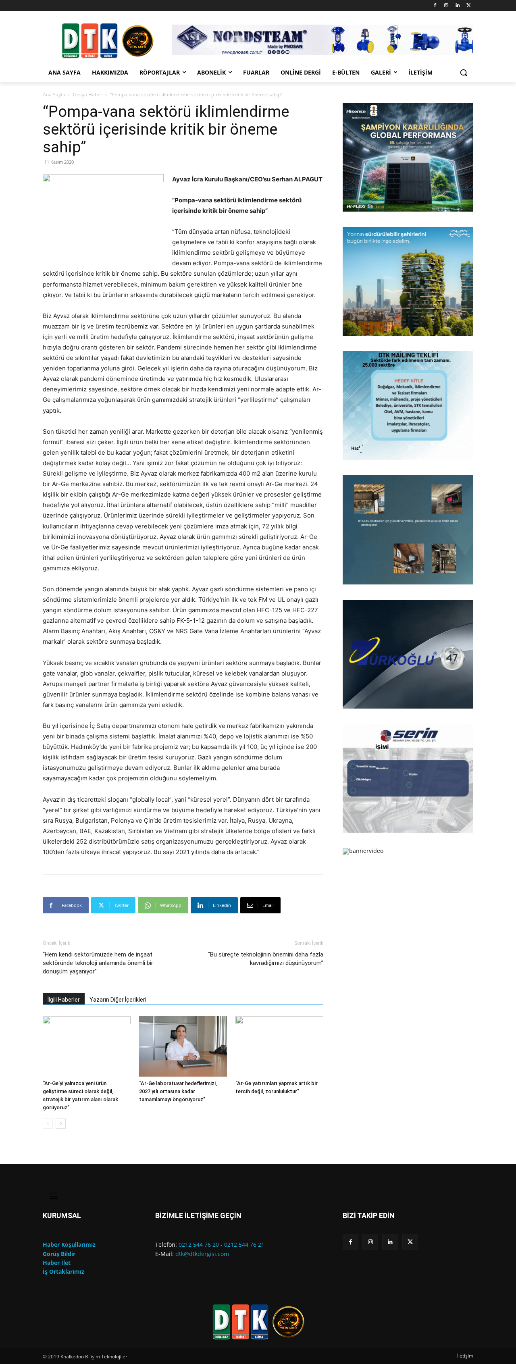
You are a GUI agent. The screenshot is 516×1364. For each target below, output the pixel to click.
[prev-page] (48, 1124)
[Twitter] (468, 5)
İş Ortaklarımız (63, 1271)
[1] (349, 205)
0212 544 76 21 (244, 1244)
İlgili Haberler (64, 999)
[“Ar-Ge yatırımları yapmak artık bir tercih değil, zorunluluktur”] (279, 1046)
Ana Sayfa (54, 94)
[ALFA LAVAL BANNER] (408, 281)
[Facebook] (435, 5)
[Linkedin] (457, 5)
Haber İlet (57, 1262)
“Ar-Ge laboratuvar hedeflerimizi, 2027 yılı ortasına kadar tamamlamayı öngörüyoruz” (178, 1091)
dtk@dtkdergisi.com (202, 1254)
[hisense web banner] (408, 157)
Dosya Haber (87, 94)
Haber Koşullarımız (69, 1244)
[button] (463, 72)
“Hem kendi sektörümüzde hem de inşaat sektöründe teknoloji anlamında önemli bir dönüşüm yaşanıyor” (98, 963)
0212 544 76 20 (199, 1244)
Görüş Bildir (59, 1254)
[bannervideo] (408, 851)
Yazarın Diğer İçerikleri (117, 999)
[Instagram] (446, 5)
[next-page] (61, 1124)
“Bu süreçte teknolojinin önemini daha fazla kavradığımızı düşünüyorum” (265, 959)
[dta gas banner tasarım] (408, 529)
